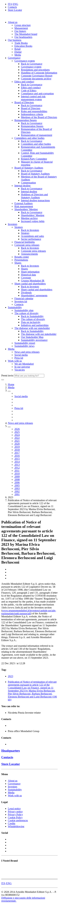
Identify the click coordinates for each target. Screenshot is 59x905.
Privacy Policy (15, 814)
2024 (17, 435)
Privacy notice (15, 811)
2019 (17, 446)
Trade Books (21, 43)
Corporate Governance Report (36, 75)
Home (11, 384)
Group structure (22, 25)
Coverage (26, 277)
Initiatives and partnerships (35, 325)
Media (17, 54)
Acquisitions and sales (32, 236)
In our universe (22, 366)
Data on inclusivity (30, 322)
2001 (17, 494)
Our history (20, 31)
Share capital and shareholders (30, 283)
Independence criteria (32, 114)
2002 (17, 491)
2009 (17, 476)
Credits (11, 823)
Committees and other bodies (29, 138)
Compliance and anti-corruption (37, 93)
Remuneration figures (25, 120)
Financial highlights (24, 242)
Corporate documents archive (36, 78)
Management (21, 28)
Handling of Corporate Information (39, 72)
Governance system (24, 60)
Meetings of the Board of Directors (39, 117)
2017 (17, 452)
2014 (17, 461)
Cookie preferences (18, 820)
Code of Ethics (28, 90)
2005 (17, 485)
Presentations (21, 259)
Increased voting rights (32, 221)
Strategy (18, 227)
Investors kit (20, 301)
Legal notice (14, 808)
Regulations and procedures (35, 69)
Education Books (23, 46)
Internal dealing (22, 185)
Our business (14, 40)
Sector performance (31, 239)
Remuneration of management (36, 135)
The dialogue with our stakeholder (32, 328)
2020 (17, 443)
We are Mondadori (24, 363)
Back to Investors (30, 230)
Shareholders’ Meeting (26, 209)
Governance (14, 57)
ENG (15, 4)
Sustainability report (24, 343)
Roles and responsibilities (34, 111)
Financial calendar (23, 298)
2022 (17, 437)
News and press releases (26, 352)
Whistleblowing (16, 826)
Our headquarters (23, 37)
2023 (10, 676)
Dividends (26, 292)
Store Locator (15, 10)
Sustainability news (24, 346)
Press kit (18, 357)
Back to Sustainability (32, 316)
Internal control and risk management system (33, 98)
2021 (17, 440)
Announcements (29, 253)
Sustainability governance (34, 340)
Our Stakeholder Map (32, 337)
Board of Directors (24, 102)
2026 (17, 429)
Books (4, 867)
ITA (10, 4)
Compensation (28, 182)
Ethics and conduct (24, 81)
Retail (17, 49)
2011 (17, 470)
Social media (21, 354)
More (4, 876)
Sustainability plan (23, 310)
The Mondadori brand (25, 34)
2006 (17, 482)
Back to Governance (31, 63)
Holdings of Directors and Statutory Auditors (34, 196)
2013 (17, 464)
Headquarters (10, 750)
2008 (17, 479)
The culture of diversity (26, 313)
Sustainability (15, 307)
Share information (30, 271)
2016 (17, 455)
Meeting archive (29, 218)
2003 (17, 488)
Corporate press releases (26, 245)
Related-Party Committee (34, 158)
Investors (12, 224)
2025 (17, 432)
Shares (17, 262)
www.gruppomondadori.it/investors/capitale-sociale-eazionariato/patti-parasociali (28, 612)
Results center (21, 256)
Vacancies (19, 369)
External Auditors (23, 203)
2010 (17, 473)
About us (12, 22)
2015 (17, 458)
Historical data (28, 274)
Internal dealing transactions (35, 200)
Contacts (12, 7)
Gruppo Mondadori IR (32, 280)
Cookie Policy (15, 817)
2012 (17, 467)
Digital (17, 51)
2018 (17, 449)
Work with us (15, 360)
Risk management (23, 206)
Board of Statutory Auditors (28, 167)
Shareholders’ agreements (34, 295)
